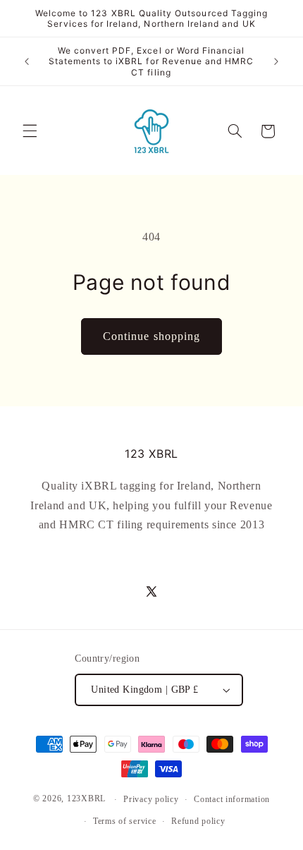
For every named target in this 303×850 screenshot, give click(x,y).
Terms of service (124, 821)
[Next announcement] (276, 61)
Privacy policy (150, 799)
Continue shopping (151, 336)
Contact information (232, 799)
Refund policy (198, 821)
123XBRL (86, 799)
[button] (29, 131)
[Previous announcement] (26, 61)
